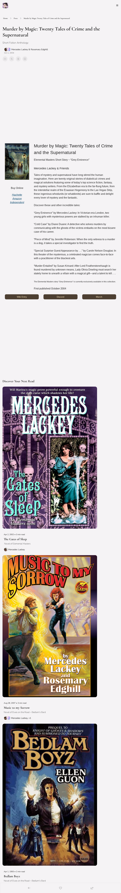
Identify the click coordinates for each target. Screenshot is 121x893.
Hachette (17, 194)
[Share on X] (11, 58)
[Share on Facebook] (5, 58)
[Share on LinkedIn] (24, 58)
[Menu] (117, 5)
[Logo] (5, 5)
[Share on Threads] (18, 58)
